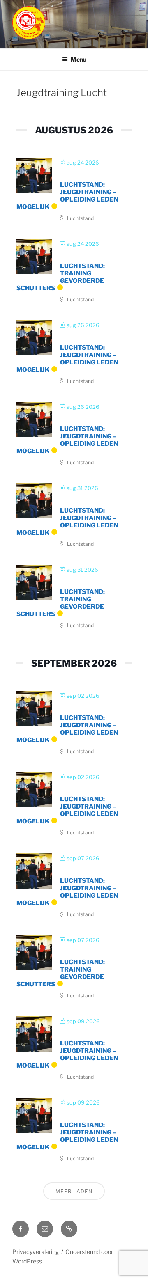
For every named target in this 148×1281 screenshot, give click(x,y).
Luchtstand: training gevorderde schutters (60, 277)
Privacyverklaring (35, 1251)
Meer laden (74, 1191)
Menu (78, 59)
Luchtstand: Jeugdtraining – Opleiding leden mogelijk (67, 196)
